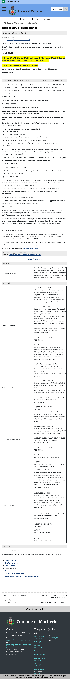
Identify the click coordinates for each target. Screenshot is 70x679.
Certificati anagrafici (12, 563)
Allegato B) (38, 259)
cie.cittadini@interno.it (31, 248)
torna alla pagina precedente (11, 605)
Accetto (36, 678)
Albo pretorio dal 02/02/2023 (39, 659)
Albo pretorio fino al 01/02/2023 (40, 665)
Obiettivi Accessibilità (38, 646)
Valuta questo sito (36, 609)
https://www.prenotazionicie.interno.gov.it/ (25, 254)
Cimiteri (7, 571)
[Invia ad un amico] (11, 600)
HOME (3, 23)
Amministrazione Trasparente (39, 637)
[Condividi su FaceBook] (60, 598)
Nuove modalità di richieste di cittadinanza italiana (22, 576)
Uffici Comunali (19, 23)
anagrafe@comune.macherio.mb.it (18, 40)
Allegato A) (30, 259)
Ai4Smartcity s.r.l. (53, 637)
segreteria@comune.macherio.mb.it (18, 640)
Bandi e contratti (39, 655)
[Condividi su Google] (62, 598)
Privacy (36, 651)
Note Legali (38, 642)
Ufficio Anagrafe (10, 560)
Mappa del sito (39, 669)
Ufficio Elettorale (10, 565)
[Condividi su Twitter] (65, 598)
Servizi (47, 19)
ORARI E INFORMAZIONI (16, 573)
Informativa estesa (47, 678)
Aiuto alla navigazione (38, 674)
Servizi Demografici (31, 23)
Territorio (36, 19)
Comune (24, 19)
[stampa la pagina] (6, 600)
